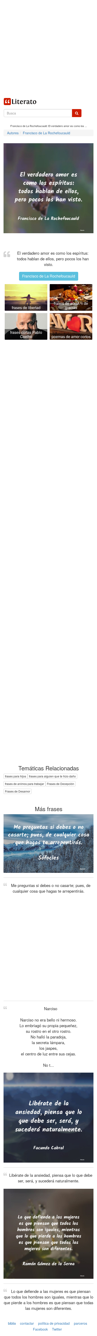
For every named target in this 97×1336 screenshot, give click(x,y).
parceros (80, 1323)
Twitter (57, 1329)
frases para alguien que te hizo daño (52, 776)
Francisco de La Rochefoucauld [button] (48, 276)
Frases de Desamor (17, 791)
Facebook (40, 1329)
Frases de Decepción (60, 784)
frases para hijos (15, 776)
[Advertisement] (48, 48)
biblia (12, 1323)
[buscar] (76, 113)
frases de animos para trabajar (24, 784)
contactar (27, 1323)
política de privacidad (54, 1323)
